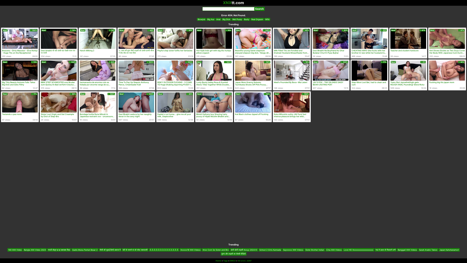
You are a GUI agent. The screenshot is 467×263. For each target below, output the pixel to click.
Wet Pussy (237, 19)
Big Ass (210, 19)
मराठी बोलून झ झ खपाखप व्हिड (59, 250)
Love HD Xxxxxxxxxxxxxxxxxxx (358, 250)
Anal (218, 19)
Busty (246, 19)
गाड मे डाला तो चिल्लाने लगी (386, 250)
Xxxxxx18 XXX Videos (190, 250)
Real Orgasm (257, 19)
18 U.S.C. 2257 (244, 261)
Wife (267, 19)
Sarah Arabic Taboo (428, 250)
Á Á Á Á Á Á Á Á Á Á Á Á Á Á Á (164, 250)
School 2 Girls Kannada (270, 250)
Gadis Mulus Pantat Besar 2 (85, 250)
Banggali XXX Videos (407, 250)
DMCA (233, 261)
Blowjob (201, 19)
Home (218, 261)
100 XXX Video (15, 250)
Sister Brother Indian (314, 250)
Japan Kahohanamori (449, 250)
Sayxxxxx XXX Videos (293, 250)
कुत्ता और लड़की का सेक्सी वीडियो (233, 254)
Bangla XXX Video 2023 (35, 250)
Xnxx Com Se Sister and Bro (216, 250)
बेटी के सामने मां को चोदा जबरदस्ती (135, 250)
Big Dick (226, 19)
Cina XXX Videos (334, 250)
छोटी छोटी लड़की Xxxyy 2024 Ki (244, 250)
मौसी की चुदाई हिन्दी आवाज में (110, 250)
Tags (225, 261)
